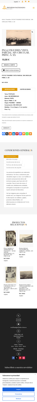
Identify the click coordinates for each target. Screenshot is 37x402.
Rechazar (18, 398)
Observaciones (11, 156)
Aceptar (18, 389)
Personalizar (18, 394)
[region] (18, 387)
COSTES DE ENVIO (25, 89)
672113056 (18, 320)
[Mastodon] (20, 133)
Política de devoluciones (14, 165)
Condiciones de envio (13, 162)
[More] (30, 133)
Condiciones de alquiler (13, 167)
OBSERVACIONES (10, 89)
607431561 (18, 319)
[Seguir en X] (16, 357)
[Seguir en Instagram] (23, 357)
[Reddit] (10, 133)
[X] (6, 133)
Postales (8, 19)
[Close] (35, 374)
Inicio (3, 19)
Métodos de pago (11, 159)
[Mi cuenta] (22, 2)
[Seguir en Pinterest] (20, 357)
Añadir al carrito (9, 65)
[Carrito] (25, 2)
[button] (32, 32)
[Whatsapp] (27, 133)
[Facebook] (3, 133)
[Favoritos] (28, 2)
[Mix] (23, 133)
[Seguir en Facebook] (13, 357)
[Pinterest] (16, 133)
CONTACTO (6, 128)
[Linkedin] (13, 133)
